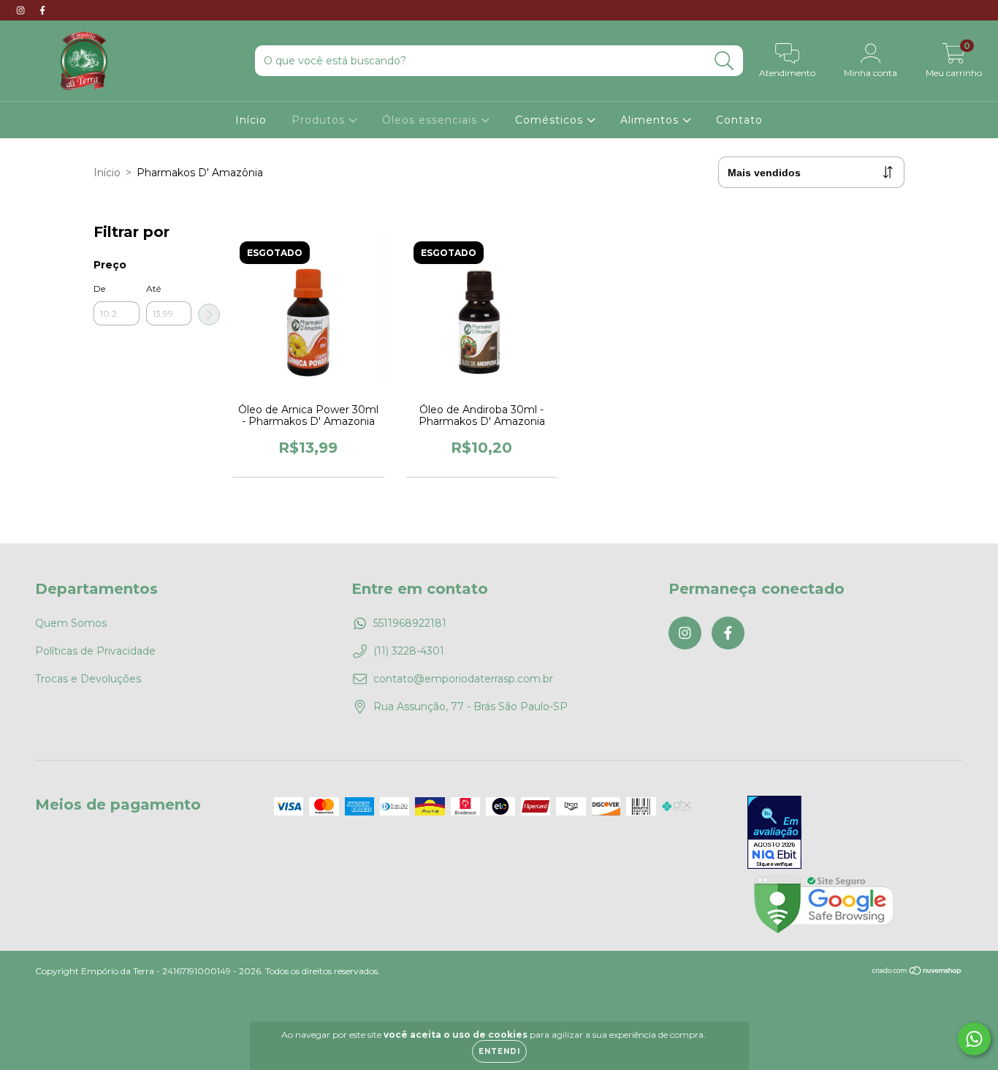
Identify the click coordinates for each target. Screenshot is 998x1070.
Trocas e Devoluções (88, 678)
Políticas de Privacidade (95, 651)
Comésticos (551, 120)
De (99, 288)
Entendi (499, 1051)
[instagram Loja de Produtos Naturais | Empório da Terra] (22, 10)
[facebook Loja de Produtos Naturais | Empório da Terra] (42, 10)
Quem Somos (71, 623)
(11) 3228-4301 (408, 651)
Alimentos (651, 120)
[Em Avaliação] (774, 834)
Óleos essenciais (431, 120)
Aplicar (209, 314)
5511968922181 (409, 623)
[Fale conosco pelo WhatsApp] (974, 1038)
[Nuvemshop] (917, 972)
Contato (739, 120)
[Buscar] (724, 61)
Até (153, 288)
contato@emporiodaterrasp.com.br (463, 678)
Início (251, 120)
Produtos (320, 120)
